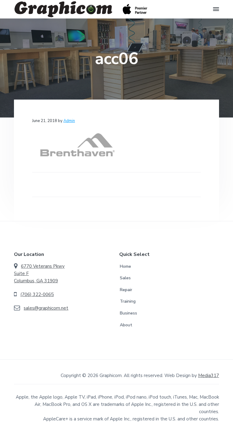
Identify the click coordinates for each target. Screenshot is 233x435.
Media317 (208, 375)
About (126, 325)
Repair (126, 290)
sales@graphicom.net (46, 308)
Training (128, 301)
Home (125, 266)
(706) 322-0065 (37, 294)
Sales (125, 278)
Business (128, 313)
